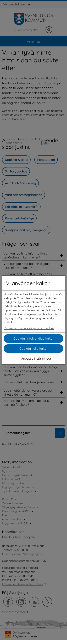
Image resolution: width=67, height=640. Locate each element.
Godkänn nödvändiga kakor (33, 338)
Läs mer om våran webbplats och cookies (29, 328)
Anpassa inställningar (36, 358)
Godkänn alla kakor (33, 349)
